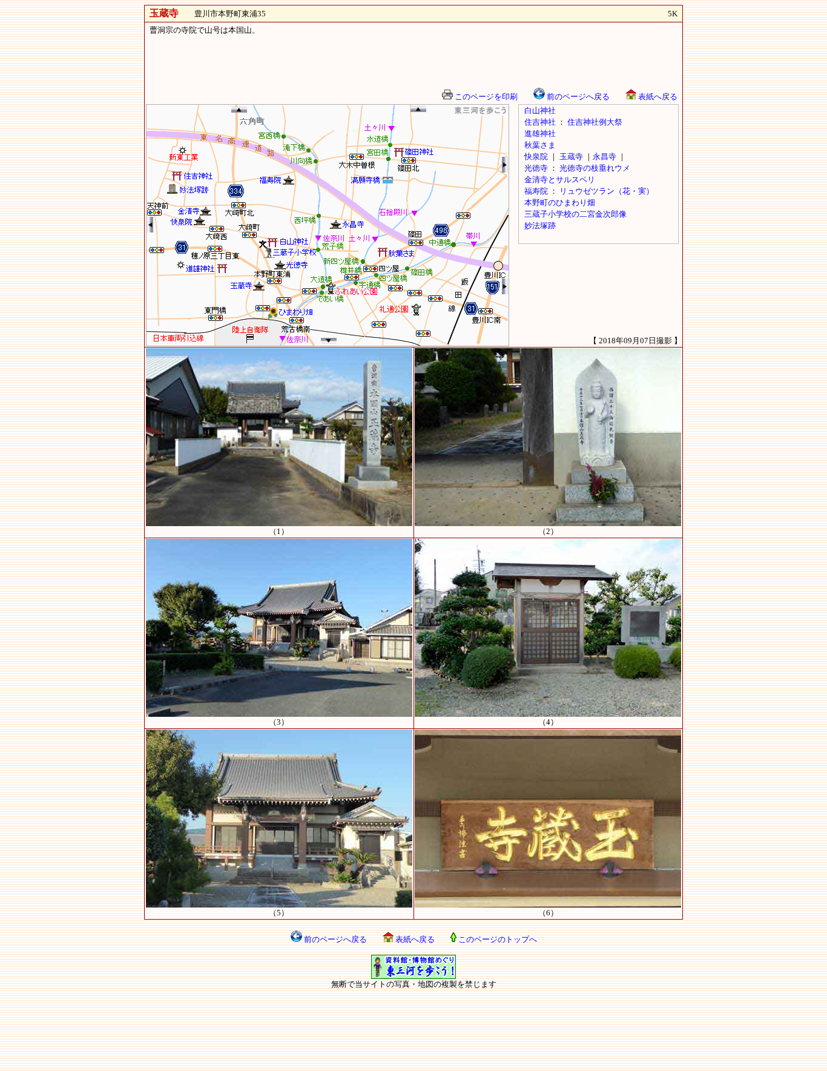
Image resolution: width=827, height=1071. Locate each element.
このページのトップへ (496, 939)
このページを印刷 (485, 96)
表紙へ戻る (656, 96)
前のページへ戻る (577, 96)
